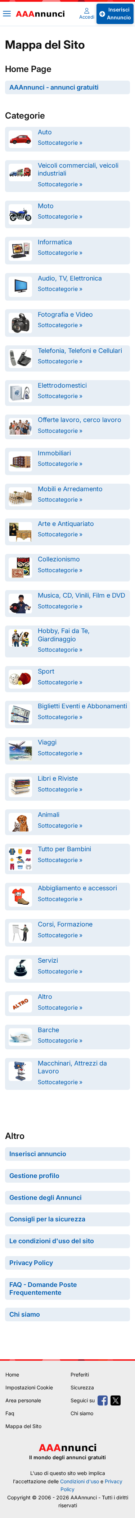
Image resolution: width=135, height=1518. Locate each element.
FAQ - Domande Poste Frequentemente (43, 1288)
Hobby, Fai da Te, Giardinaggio (64, 634)
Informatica (55, 242)
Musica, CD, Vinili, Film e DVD (81, 595)
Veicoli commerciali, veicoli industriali (78, 169)
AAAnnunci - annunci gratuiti (54, 87)
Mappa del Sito (23, 1426)
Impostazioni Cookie (29, 1387)
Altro (45, 996)
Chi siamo (24, 1314)
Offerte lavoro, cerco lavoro (79, 419)
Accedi (86, 17)
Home (12, 1374)
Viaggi (47, 742)
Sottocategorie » (60, 142)
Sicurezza (82, 1387)
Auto (45, 132)
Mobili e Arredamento (70, 489)
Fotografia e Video (65, 314)
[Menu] (7, 13)
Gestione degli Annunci (45, 1197)
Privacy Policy (31, 1262)
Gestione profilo (34, 1175)
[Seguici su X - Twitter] (116, 1400)
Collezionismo (59, 559)
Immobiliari (54, 453)
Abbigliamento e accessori (77, 888)
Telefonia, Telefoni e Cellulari (80, 350)
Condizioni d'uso (79, 1481)
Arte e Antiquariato (66, 523)
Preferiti (80, 1374)
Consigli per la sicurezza (47, 1219)
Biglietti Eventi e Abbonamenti (82, 706)
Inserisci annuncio (37, 1154)
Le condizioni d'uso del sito (51, 1241)
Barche (48, 1030)
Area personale (23, 1400)
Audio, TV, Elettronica (70, 278)
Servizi (48, 960)
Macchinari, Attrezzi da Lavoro (72, 1067)
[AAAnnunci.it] (42, 14)
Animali (48, 814)
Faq (9, 1413)
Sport (46, 671)
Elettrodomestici (62, 385)
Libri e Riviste (58, 778)
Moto (46, 206)
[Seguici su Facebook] (103, 1400)
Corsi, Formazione (65, 924)
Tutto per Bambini (64, 849)
